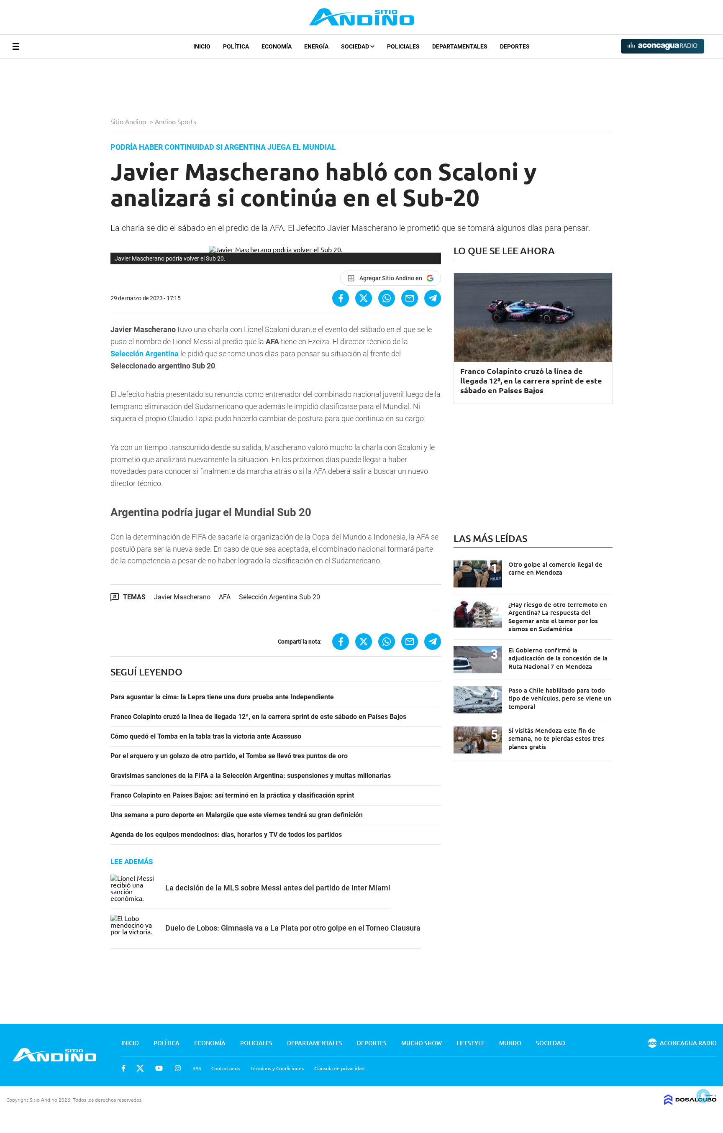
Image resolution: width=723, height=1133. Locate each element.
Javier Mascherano (182, 597)
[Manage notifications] (703, 1095)
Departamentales (459, 46)
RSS (196, 1068)
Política (236, 46)
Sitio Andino (129, 121)
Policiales (403, 46)
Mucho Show (421, 1043)
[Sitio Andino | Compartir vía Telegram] (432, 298)
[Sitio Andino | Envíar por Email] (409, 298)
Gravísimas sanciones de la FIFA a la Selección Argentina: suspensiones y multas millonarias (250, 775)
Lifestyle (470, 1043)
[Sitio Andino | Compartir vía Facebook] (340, 298)
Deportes (515, 46)
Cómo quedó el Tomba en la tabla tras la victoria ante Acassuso (205, 736)
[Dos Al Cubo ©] (690, 1102)
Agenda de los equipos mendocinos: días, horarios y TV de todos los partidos (226, 834)
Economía (277, 46)
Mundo (510, 1043)
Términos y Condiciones (277, 1068)
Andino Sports (176, 121)
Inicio (201, 46)
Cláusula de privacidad (339, 1068)
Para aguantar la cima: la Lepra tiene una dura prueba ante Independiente (222, 697)
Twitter (140, 1068)
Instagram (178, 1068)
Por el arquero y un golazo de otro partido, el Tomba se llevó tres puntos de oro (229, 756)
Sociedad (355, 46)
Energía (316, 46)
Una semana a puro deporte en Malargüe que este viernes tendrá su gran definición (236, 815)
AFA (225, 597)
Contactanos (225, 1068)
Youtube (159, 1068)
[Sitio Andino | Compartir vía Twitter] (363, 298)
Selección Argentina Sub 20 (279, 597)
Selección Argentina (144, 353)
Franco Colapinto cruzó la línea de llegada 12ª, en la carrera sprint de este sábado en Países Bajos (258, 717)
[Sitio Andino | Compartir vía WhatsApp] (386, 298)
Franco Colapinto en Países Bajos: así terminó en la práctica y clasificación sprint (232, 795)
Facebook (123, 1068)
